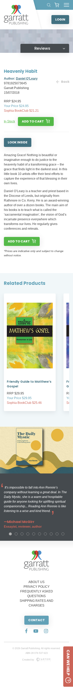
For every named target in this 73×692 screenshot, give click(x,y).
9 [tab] (57, 534)
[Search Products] (49, 5)
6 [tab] (39, 534)
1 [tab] (10, 534)
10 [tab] (63, 534)
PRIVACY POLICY (37, 586)
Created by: (28, 659)
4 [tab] (28, 534)
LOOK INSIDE (17, 142)
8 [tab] (51, 534)
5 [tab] (34, 534)
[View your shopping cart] (57, 5)
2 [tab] (16, 534)
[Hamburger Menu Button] (66, 5)
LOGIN (60, 19)
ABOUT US (36, 582)
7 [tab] (45, 534)
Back (65, 81)
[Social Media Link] (26, 631)
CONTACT (36, 620)
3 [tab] (22, 534)
